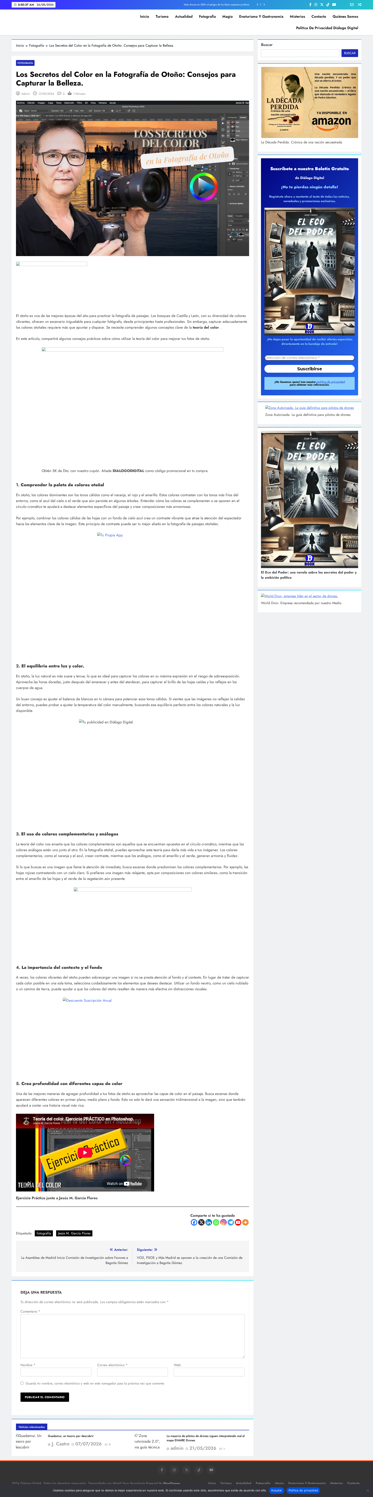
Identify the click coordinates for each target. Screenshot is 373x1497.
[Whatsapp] (216, 1222)
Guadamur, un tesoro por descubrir (71, 1436)
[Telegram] (231, 1222)
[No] (367, 1490)
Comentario (30, 1311)
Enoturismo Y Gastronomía (261, 16)
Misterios (297, 16)
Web (177, 1364)
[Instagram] (223, 1222)
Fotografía (207, 16)
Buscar (267, 45)
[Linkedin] (208, 1222)
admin (25, 94)
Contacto (318, 16)
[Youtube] (238, 1222)
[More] (245, 1222)
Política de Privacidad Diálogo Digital (327, 27)
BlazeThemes (171, 1483)
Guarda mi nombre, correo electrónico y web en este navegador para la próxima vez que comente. (95, 1383)
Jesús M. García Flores (74, 1233)
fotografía (44, 1233)
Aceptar (276, 1490)
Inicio (144, 16)
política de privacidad (330, 382)
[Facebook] (194, 1222)
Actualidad (184, 16)
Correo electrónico (112, 1364)
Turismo (162, 16)
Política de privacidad (303, 1490)
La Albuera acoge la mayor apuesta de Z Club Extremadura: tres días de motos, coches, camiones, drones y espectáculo (188, 4)
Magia (227, 16)
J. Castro (60, 1443)
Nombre (28, 1364)
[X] (201, 1222)
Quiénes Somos (345, 16)
